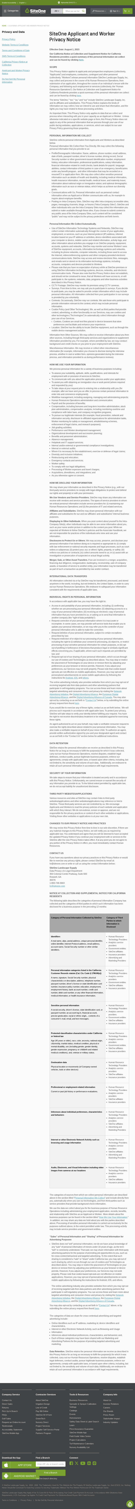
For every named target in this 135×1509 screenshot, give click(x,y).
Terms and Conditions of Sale (16, 50)
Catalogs (73, 1411)
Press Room (108, 1415)
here (81, 60)
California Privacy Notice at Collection (14, 63)
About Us (107, 1400)
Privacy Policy (8, 39)
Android (69, 678)
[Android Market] (17, 1475)
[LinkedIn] (89, 1464)
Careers (106, 1408)
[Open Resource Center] (130, 1504)
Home (4, 26)
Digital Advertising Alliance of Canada (94, 697)
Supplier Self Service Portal (47, 1430)
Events (72, 1414)
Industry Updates (110, 1422)
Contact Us (91, 700)
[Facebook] (71, 1464)
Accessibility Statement (12, 1430)
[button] (22, 3)
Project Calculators (77, 1440)
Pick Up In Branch (10, 1411)
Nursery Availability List (79, 1447)
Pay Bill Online (42, 1411)
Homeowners (75, 1418)
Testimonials (7, 1426)
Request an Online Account (13, 1422)
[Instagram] (95, 1464)
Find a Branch (43, 1458)
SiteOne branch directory (46, 1479)
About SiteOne (42, 1400)
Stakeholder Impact (111, 1419)
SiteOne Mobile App (10, 1433)
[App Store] (17, 1464)
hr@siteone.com (57, 886)
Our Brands (108, 1411)
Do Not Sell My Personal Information (13, 80)
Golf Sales (6, 1419)
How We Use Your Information (113, 1217)
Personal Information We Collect (89, 1198)
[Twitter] (77, 1464)
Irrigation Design (43, 1404)
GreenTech (40, 1419)
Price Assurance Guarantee (81, 1429)
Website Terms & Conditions (15, 45)
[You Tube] (83, 1464)
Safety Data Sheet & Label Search (84, 1422)
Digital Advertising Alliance (85, 694)
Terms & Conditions (9, 1500)
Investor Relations (111, 1404)
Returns (5, 1408)
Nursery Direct (42, 1422)
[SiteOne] (35, 13)
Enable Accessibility (9, 3)
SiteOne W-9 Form (44, 1415)
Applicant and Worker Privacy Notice (16, 72)
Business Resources (78, 1400)
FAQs (4, 1415)
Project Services (43, 1426)
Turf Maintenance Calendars (81, 1444)
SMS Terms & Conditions (13, 56)
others (85, 678)
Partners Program (43, 1433)
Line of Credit (41, 1408)
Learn (71, 1425)
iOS (76, 678)
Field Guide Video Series (80, 1436)
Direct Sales (7, 1404)
